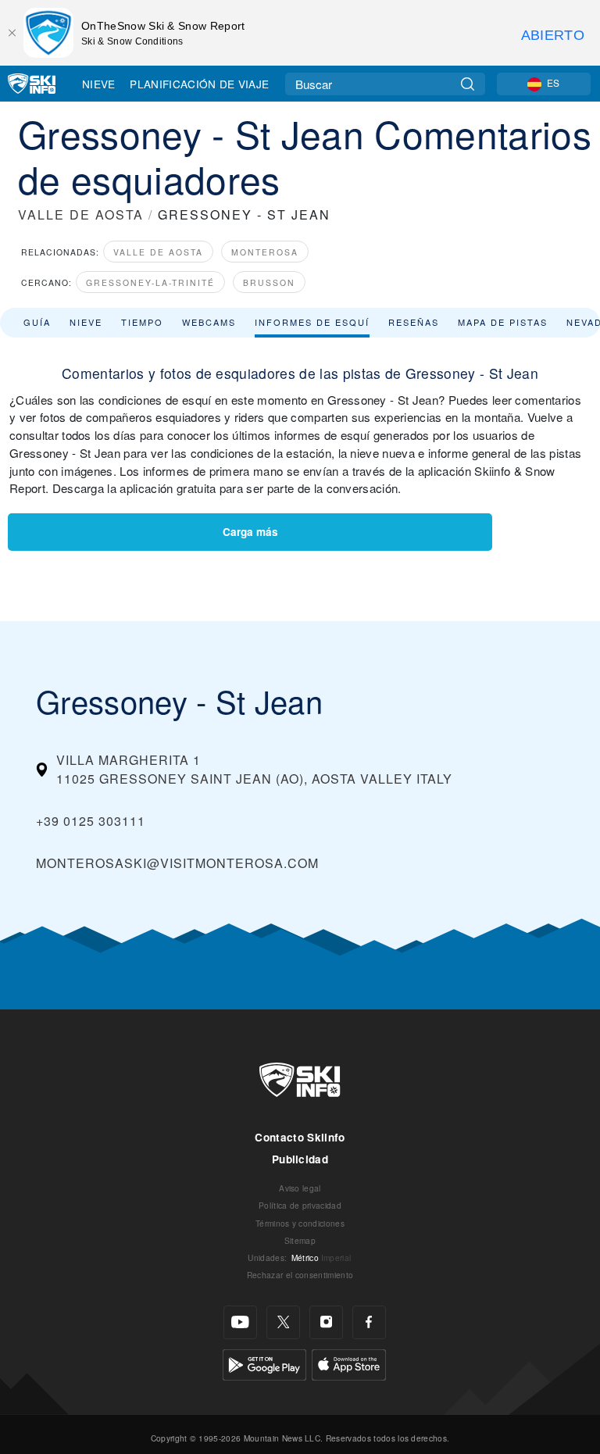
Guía (37, 322)
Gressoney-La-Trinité (150, 282)
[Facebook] (369, 1322)
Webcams (209, 322)
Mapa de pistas (503, 322)
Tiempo (142, 322)
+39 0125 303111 (90, 821)
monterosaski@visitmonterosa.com (177, 863)
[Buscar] (467, 84)
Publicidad (300, 1159)
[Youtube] (240, 1322)
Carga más (250, 531)
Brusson (269, 282)
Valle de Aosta (158, 252)
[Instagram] (326, 1322)
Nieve (99, 83)
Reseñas (413, 322)
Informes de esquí (312, 322)
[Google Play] (264, 1363)
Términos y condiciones (300, 1223)
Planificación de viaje (199, 83)
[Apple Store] (349, 1363)
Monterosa (264, 252)
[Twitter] (283, 1322)
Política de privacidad (300, 1205)
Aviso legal (300, 1188)
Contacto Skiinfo (300, 1137)
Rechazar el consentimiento (300, 1275)
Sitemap (300, 1240)
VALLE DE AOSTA (81, 214)
